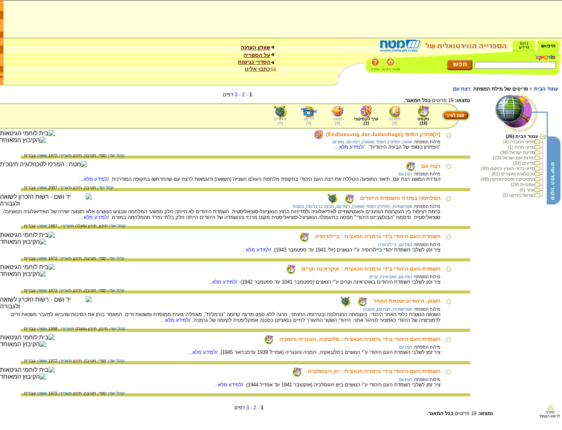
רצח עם (353, 142)
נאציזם (338, 142)
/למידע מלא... (350, 147)
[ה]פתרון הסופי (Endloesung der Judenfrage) (383, 134)
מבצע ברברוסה (320, 206)
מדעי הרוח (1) (521, 147)
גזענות (298, 206)
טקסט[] (423, 121)
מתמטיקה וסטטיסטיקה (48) (508, 179)
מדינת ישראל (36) (517, 152)
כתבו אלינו (257, 69)
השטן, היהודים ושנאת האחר (406, 301)
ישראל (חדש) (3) (518, 195)
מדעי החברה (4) (519, 141)
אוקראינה (388, 276)
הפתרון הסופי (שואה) (381, 142)
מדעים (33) (524, 163)
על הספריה (257, 55)
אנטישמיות (402, 206)
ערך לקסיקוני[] (366, 121)
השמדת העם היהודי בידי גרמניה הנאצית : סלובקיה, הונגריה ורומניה (359, 339)
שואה (407, 142)
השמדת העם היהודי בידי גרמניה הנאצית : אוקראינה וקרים (371, 269)
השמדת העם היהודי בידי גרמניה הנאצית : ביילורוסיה (377, 236)
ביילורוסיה (387, 244)
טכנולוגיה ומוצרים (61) (513, 174)
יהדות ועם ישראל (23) (514, 158)
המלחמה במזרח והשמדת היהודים (400, 198)
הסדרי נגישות (254, 62)
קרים (373, 276)
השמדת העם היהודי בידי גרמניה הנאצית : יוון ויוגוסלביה (374, 371)
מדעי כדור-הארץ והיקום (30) (508, 168)
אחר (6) (527, 190)
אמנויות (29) (523, 184)
